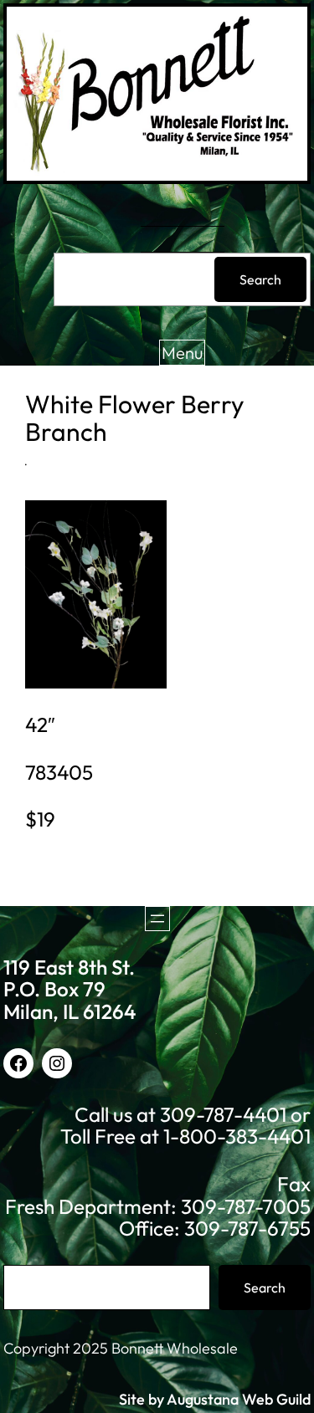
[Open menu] (157, 918)
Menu (182, 352)
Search (260, 279)
